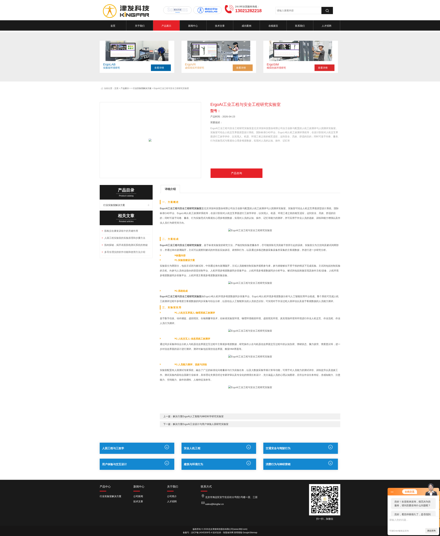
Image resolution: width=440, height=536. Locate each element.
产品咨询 (236, 173)
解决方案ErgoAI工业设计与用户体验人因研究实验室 (200, 424)
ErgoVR (190, 64)
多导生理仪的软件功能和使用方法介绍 (124, 252)
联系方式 (206, 486)
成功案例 (246, 25)
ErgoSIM (273, 64)
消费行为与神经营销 (278, 464)
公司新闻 (138, 496)
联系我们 (300, 25)
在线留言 (273, 25)
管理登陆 (238, 532)
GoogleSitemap (250, 532)
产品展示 (166, 25)
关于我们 (140, 25)
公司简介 (172, 496)
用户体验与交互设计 (114, 464)
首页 (113, 25)
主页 (116, 88)
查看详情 (159, 67)
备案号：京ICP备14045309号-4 (197, 532)
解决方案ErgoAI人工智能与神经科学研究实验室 (198, 416)
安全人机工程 (192, 448)
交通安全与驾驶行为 (278, 448)
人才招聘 (326, 25)
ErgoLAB (109, 64)
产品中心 (105, 486)
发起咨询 (431, 530)
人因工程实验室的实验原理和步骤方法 (124, 238)
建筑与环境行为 (193, 464)
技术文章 (220, 25)
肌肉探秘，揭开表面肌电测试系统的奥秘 (126, 245)
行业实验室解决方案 (142, 88)
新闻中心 (193, 25)
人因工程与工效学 (113, 448)
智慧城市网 (228, 532)
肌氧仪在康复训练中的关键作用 (121, 230)
